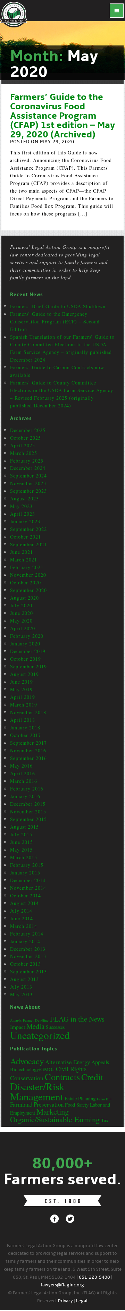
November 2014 (28, 888)
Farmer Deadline (36, 1020)
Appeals (100, 1062)
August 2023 (24, 498)
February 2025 (26, 460)
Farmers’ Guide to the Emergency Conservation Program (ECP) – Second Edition (55, 321)
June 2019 (21, 681)
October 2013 (25, 964)
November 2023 (28, 483)
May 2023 (21, 506)
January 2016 (25, 796)
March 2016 (23, 781)
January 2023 (25, 521)
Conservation (26, 1078)
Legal (82, 1301)
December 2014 (27, 880)
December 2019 (27, 651)
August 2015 (24, 826)
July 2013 (21, 986)
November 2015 (28, 811)
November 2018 (28, 712)
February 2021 (26, 567)
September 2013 (28, 971)
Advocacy (27, 1061)
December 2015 (27, 804)
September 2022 (28, 529)
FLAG (14, 14)
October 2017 (25, 735)
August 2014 (24, 903)
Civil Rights (71, 1068)
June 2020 (21, 613)
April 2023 (22, 513)
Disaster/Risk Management (37, 1091)
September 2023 (28, 491)
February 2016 (26, 788)
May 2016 (21, 765)
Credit (92, 1077)
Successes (55, 1027)
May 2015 (21, 849)
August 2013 (24, 979)
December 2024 (27, 468)
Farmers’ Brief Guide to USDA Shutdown (58, 306)
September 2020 (28, 590)
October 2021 (25, 536)
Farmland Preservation (37, 1104)
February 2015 (26, 865)
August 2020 (24, 597)
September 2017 (28, 742)
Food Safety (77, 1104)
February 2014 (26, 933)
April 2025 (22, 445)
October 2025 (25, 437)
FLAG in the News (77, 1019)
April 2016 (22, 773)
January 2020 (25, 643)
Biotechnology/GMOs (32, 1069)
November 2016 (28, 750)
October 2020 (25, 582)
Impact (17, 1026)
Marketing (52, 1111)
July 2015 (21, 834)
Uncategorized (40, 1035)
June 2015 (21, 842)
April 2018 (22, 720)
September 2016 (28, 758)
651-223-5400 (94, 1277)
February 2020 (26, 636)
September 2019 (28, 666)
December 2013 (27, 949)
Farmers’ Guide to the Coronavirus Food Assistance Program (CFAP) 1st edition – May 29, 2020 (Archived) (62, 116)
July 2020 (21, 605)
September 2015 (28, 819)
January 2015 (25, 872)
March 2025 (23, 453)
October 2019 (25, 659)
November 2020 (28, 575)
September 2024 (28, 475)
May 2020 (21, 620)
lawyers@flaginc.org (62, 1285)
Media (35, 1026)
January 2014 (25, 941)
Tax (104, 1120)
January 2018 (25, 727)
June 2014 (21, 918)
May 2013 (21, 994)
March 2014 (23, 926)
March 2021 (23, 559)
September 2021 (28, 544)
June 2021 (21, 552)
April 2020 (22, 628)
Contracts (62, 1077)
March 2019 (23, 704)
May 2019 (21, 689)
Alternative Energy (67, 1062)
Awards (16, 1020)
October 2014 (25, 895)
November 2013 (28, 956)
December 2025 (27, 430)
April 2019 (22, 697)
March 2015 (23, 857)
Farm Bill (104, 1099)
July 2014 (21, 910)
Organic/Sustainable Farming (55, 1119)
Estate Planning (80, 1098)
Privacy (65, 1301)
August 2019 (24, 674)
